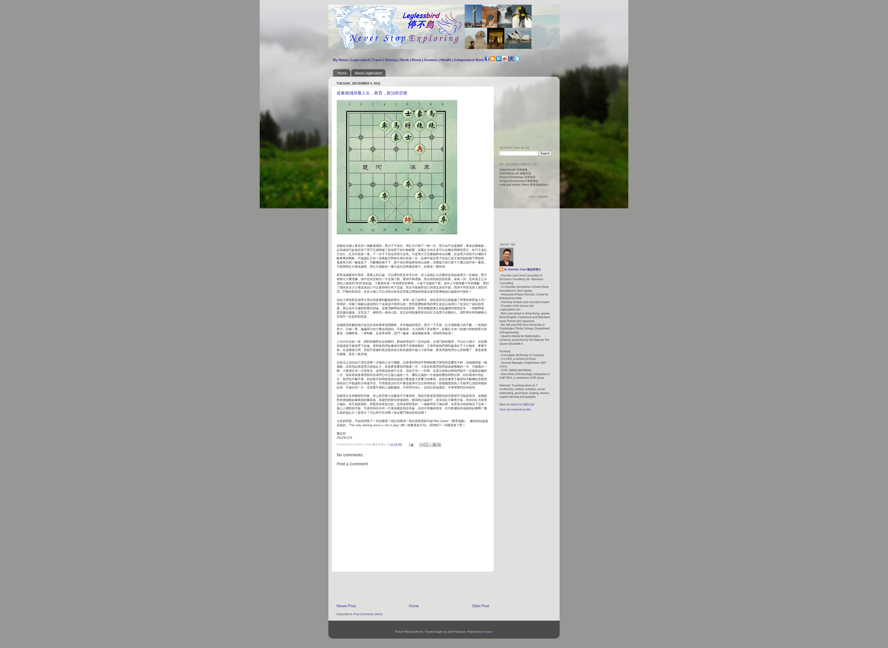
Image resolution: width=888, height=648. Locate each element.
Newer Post (346, 606)
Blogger (488, 631)
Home (342, 73)
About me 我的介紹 (522, 404)
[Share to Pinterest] (439, 444)
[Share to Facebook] (434, 444)
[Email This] (421, 444)
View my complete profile (515, 409)
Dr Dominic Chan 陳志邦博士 (522, 269)
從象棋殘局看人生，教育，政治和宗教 (372, 93)
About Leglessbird (368, 73)
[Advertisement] (420, 587)
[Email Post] (411, 444)
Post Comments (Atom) (368, 614)
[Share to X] (430, 444)
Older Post (480, 606)
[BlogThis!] (426, 444)
